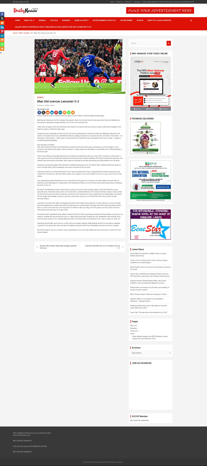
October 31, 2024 (43, 105)
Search (169, 43)
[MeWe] (60, 112)
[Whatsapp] (69, 112)
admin (52, 105)
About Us (119, 2)
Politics (54, 20)
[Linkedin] (52, 112)
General (42, 20)
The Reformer (126, 20)
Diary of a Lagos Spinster (159, 20)
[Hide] (1, 53)
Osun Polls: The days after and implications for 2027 (148, 312)
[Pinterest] (56, 112)
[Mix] (64, 112)
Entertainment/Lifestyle (104, 20)
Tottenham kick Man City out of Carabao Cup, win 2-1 (102, 247)
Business (66, 20)
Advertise (137, 2)
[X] (43, 112)
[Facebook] (39, 112)
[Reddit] (48, 112)
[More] (73, 112)
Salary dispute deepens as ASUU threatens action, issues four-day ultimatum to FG (168, 2)
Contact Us (128, 2)
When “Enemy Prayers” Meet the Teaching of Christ (148, 294)
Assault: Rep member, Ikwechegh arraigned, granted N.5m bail (58, 247)
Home (112, 2)
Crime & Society (81, 20)
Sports (140, 20)
